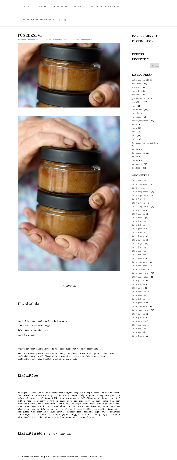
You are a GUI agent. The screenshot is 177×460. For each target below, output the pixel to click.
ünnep (135, 160)
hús (134, 106)
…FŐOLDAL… (27, 7)
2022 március (139, 232)
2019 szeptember (141, 310)
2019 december (139, 306)
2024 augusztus (140, 195)
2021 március (139, 251)
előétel (136, 87)
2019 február (139, 332)
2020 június (138, 284)
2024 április (139, 199)
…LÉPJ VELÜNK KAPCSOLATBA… (104, 7)
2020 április (139, 291)
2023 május (138, 217)
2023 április (139, 221)
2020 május (138, 288)
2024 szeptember (141, 191)
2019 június (138, 317)
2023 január (138, 228)
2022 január (138, 236)
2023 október (139, 203)
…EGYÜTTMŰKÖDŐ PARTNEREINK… (38, 20)
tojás (135, 149)
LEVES (135, 131)
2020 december (139, 262)
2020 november (139, 265)
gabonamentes (34, 40)
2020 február (139, 299)
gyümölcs (47, 40)
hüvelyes (136, 117)
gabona (135, 94)
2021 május (138, 243)
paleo (135, 139)
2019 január (138, 336)
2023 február (139, 225)
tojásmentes (86, 40)
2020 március (139, 295)
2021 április (139, 247)
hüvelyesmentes (71, 40)
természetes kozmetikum (145, 143)
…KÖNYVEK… (78, 7)
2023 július (138, 210)
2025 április (139, 180)
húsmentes (57, 40)
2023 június (138, 214)
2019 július (138, 314)
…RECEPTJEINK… (60, 7)
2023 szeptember (141, 206)
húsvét (135, 113)
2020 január (138, 302)
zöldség (136, 168)
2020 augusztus (140, 277)
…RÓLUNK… (42, 7)
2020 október (139, 269)
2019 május (138, 321)
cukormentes (138, 80)
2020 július (138, 280)
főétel (135, 91)
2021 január (138, 258)
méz (134, 135)
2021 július (138, 240)
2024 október (139, 188)
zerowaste (137, 164)
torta (135, 156)
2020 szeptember (141, 273)
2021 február (139, 254)
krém (134, 128)
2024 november (139, 184)
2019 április (139, 325)
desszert (22, 40)
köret (135, 124)
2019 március (139, 328)
